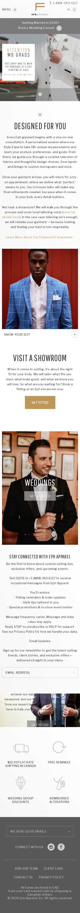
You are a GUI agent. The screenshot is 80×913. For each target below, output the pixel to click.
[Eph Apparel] (40, 9)
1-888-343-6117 (65, 3)
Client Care (53, 868)
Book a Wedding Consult (36, 28)
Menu (7, 9)
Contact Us (23, 877)
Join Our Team (26, 868)
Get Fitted (40, 402)
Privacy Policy (51, 877)
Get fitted (40, 724)
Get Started (40, 496)
